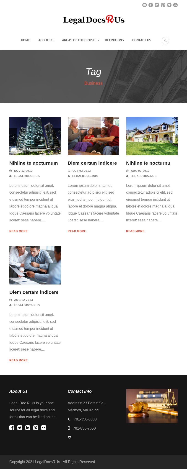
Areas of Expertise (78, 40)
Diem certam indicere (92, 163)
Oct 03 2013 (82, 170)
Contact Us (141, 40)
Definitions (114, 40)
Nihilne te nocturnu (148, 163)
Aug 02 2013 (23, 300)
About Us (46, 40)
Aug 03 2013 (140, 170)
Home (25, 40)
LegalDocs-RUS (27, 176)
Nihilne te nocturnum (33, 163)
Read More (18, 231)
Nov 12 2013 (23, 170)
